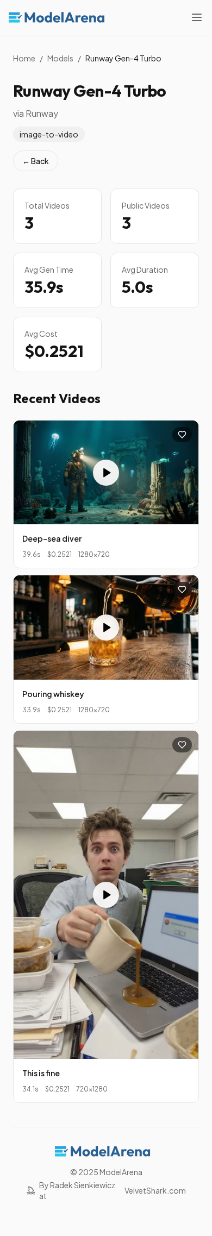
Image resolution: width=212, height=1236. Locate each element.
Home (24, 58)
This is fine (41, 1073)
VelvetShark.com (155, 1190)
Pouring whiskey (53, 694)
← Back (35, 161)
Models (60, 58)
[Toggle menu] (197, 17)
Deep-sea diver (52, 538)
